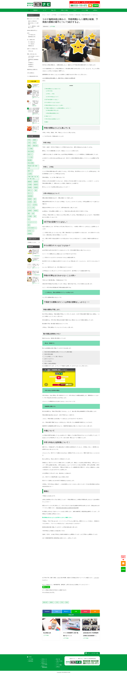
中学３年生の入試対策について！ (52, 119)
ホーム (43, 14)
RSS (95, 611)
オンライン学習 (31, 207)
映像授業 (30, 233)
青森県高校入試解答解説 (33, 59)
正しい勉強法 (30, 39)
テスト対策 (30, 157)
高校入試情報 (30, 163)
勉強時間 (36, 181)
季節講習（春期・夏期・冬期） (33, 167)
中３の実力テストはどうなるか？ (52, 102)
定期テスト (30, 154)
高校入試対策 (30, 151)
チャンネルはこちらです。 (48, 592)
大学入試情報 (30, 72)
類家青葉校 (30, 36)
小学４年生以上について (52, 96)
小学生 (57, 602)
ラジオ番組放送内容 (31, 76)
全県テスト (30, 190)
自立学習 (35, 204)
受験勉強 (30, 45)
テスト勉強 (30, 43)
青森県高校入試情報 (31, 69)
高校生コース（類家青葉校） (44, 667)
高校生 (66, 602)
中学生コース (44, 661)
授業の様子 (45, 602)
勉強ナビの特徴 (31, 21)
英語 (36, 190)
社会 (29, 219)
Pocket (85, 611)
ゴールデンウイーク (32, 222)
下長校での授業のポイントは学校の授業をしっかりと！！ (57, 108)
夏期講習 (30, 181)
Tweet (56, 611)
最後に (46, 121)
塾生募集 (30, 160)
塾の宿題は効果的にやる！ (52, 113)
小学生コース (44, 659)
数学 (35, 199)
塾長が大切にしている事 (33, 23)
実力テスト (30, 193)
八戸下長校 (54, 14)
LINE (76, 611)
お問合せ (95, 10)
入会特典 (30, 173)
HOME (30, 656)
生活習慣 (30, 201)
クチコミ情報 (85, 10)
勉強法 (29, 145)
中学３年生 (49, 90)
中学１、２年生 (50, 93)
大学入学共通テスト (32, 227)
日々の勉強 (30, 41)
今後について (47, 116)
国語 (35, 201)
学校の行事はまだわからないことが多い (53, 105)
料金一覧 (53, 10)
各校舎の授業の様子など (32, 30)
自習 (33, 213)
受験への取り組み (31, 54)
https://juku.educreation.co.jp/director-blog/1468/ (67, 507)
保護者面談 (30, 196)
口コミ (29, 204)
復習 (29, 225)
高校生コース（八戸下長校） (44, 663)
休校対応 (36, 210)
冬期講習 (36, 187)
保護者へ (52, 602)
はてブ (66, 611)
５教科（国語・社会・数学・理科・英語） (33, 177)
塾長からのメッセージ (31, 18)
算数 (29, 213)
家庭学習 (36, 184)
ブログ (74, 10)
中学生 (62, 602)
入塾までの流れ (64, 10)
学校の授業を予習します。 (52, 110)
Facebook (47, 611)
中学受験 (30, 62)
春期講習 (30, 199)
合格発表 (30, 210)
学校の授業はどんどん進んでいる (52, 88)
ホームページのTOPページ (56, 517)
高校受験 (30, 64)
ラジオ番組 (30, 148)
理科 (35, 216)
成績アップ (30, 170)
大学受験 (30, 66)
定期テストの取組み (31, 48)
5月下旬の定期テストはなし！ (51, 99)
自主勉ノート (30, 230)
